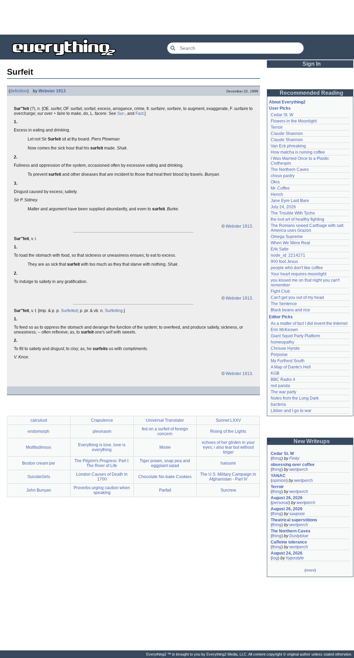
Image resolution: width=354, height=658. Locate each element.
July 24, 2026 (283, 206)
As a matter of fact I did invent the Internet (309, 323)
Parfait (165, 490)
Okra (275, 182)
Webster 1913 (52, 91)
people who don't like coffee (297, 267)
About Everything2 (287, 102)
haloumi (228, 463)
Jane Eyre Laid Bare (290, 200)
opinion (279, 480)
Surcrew (228, 490)
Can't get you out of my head (297, 297)
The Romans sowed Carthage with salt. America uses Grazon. (308, 228)
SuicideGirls (38, 476)
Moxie (165, 447)
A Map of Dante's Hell (291, 367)
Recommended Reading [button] (311, 93)
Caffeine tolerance (289, 542)
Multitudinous (38, 447)
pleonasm (102, 431)
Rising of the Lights (228, 431)
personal (280, 502)
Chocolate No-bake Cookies (165, 476)
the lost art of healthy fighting (297, 219)
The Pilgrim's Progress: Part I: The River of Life (101, 463)
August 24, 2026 (286, 553)
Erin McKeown (284, 329)
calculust (38, 420)
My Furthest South (288, 360)
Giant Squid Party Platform (295, 335)
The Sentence (284, 303)
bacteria (278, 404)
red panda (280, 385)
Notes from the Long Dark (295, 398)
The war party (283, 392)
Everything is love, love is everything (101, 447)
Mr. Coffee (280, 188)
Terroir (277, 127)
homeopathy (282, 342)
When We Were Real (290, 242)
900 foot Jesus (284, 261)
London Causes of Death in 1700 (102, 477)
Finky (294, 458)
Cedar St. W (282, 114)
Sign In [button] (311, 64)
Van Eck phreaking (288, 146)
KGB (275, 373)
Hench (277, 194)
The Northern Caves (290, 169)
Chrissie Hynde (285, 348)
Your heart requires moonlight (298, 274)
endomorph (38, 431)
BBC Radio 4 (283, 379)
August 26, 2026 (286, 497)
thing (276, 458)
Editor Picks (281, 316)
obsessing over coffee (293, 464)
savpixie (297, 513)
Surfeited (69, 310)
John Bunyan (38, 490)
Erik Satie (280, 249)
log (275, 558)
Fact (139, 113)
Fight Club (280, 291)
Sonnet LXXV (228, 420)
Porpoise (279, 354)
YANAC (278, 475)
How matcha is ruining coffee (298, 152)
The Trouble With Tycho (293, 213)
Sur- (121, 113)
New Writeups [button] (312, 441)
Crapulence (102, 420)
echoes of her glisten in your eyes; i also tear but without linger (228, 447)
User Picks (280, 108)
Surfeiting (114, 310)
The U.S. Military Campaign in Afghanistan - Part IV (228, 477)
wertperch (298, 469)
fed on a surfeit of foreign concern (165, 431)
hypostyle (295, 558)
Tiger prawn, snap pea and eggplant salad (165, 463)
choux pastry (283, 175)
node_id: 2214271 (288, 255)
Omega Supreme (287, 236)
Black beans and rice (290, 310)
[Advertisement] (177, 17)
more (310, 570)
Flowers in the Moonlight (294, 121)
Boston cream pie (38, 463)
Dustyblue (298, 535)
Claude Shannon (287, 133)
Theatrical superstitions (294, 520)
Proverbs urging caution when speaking (102, 490)
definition (18, 91)
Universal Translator (165, 420)
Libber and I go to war (291, 410)
